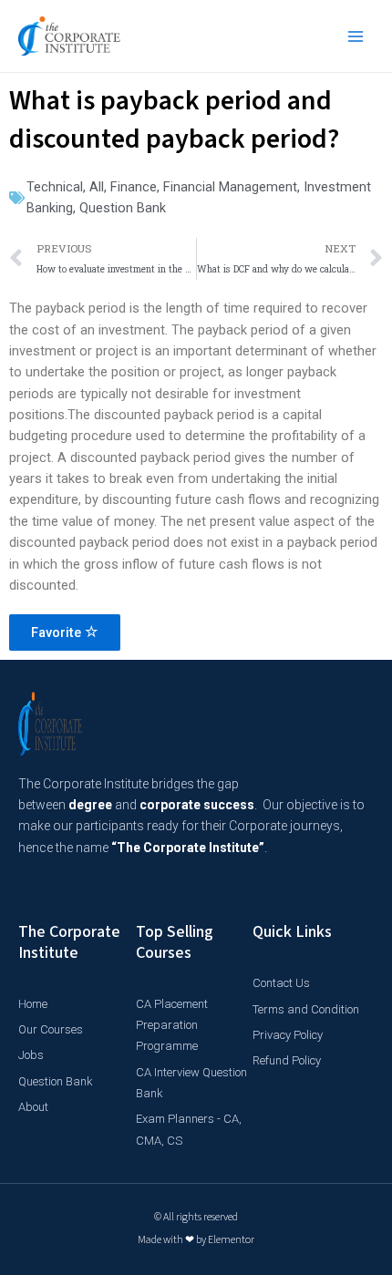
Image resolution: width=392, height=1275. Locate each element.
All (96, 187)
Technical (54, 187)
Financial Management (230, 187)
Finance (133, 187)
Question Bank (122, 208)
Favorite (58, 632)
